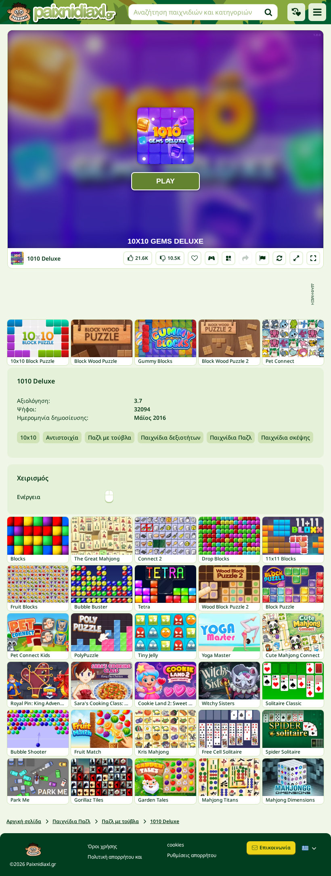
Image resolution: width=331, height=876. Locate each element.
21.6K (138, 256)
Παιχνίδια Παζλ (230, 437)
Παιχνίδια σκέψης (285, 437)
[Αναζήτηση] (268, 12)
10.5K (169, 256)
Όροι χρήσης (102, 846)
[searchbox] (203, 12)
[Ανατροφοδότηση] (262, 258)
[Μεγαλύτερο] (296, 258)
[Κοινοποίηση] (245, 258)
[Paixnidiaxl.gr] (62, 12)
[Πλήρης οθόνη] (313, 258)
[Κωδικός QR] (228, 258)
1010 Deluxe (164, 821)
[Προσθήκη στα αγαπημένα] (194, 258)
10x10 (28, 437)
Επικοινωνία (275, 847)
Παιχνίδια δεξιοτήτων (170, 437)
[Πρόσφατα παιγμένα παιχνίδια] (296, 12)
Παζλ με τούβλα (109, 437)
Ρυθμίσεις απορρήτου (191, 855)
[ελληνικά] (310, 848)
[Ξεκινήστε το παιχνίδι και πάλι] (279, 258)
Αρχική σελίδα (23, 821)
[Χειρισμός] (211, 258)
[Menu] (317, 12)
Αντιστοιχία (62, 437)
